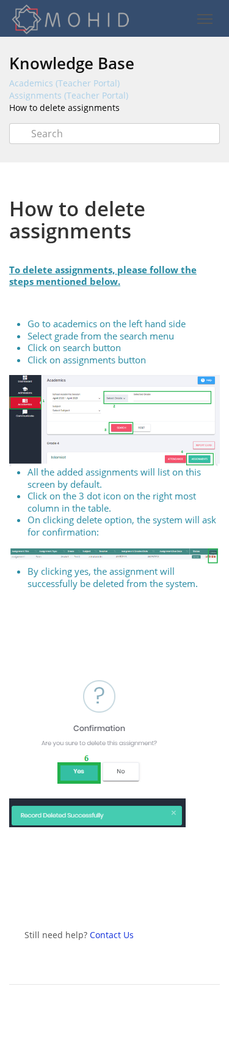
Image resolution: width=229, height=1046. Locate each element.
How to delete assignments (64, 107)
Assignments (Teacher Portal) (68, 95)
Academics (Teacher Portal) (64, 83)
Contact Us (112, 935)
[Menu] (204, 19)
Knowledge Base (71, 63)
